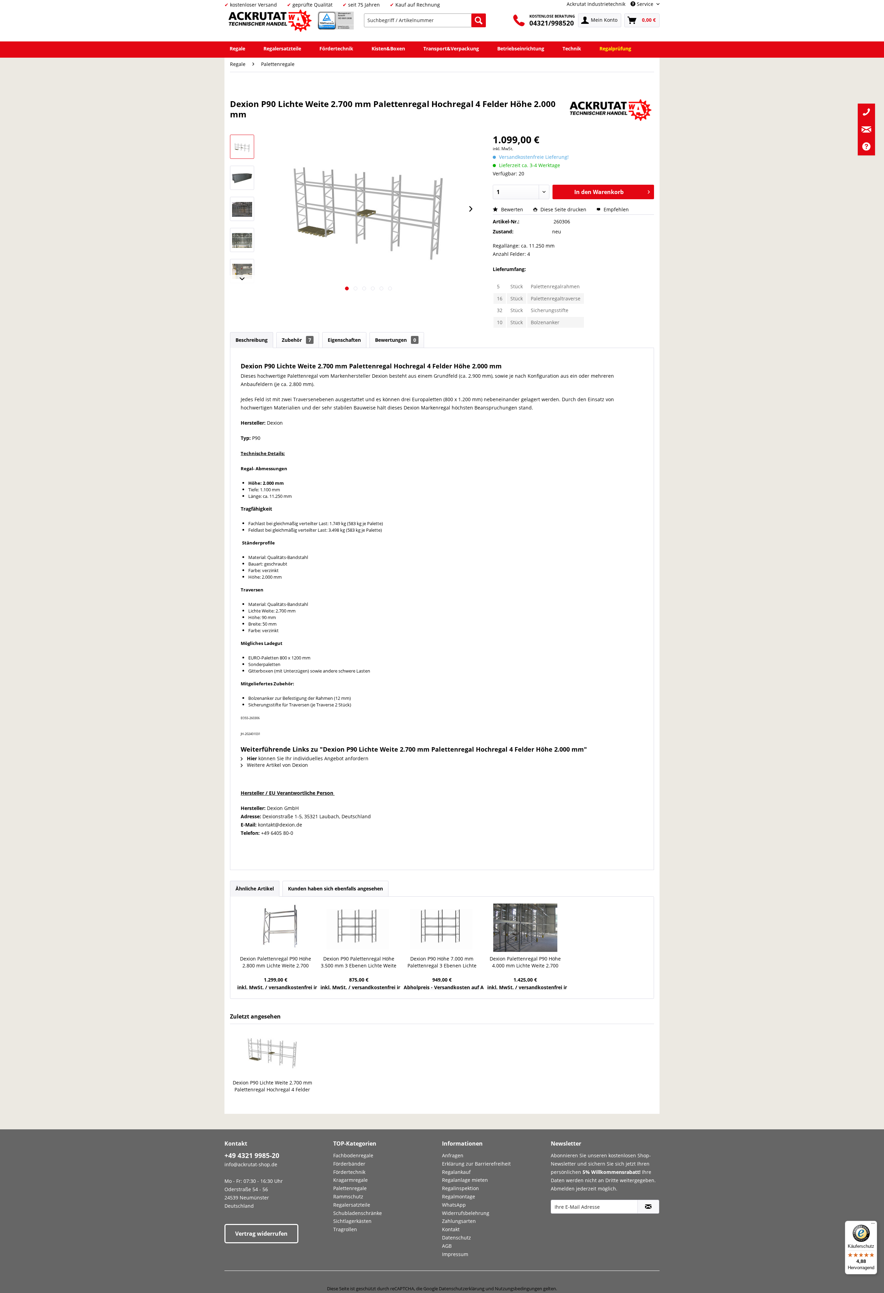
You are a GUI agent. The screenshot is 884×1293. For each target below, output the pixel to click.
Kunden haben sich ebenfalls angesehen (335, 888)
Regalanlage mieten (465, 1180)
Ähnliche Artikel (255, 888)
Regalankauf (456, 1172)
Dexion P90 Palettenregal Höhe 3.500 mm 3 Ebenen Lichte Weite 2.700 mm (358, 962)
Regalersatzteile (351, 1205)
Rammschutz (348, 1196)
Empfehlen (615, 209)
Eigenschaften (344, 340)
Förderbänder (349, 1163)
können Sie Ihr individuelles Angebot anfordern (307, 758)
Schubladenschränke (357, 1213)
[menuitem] (425, 20)
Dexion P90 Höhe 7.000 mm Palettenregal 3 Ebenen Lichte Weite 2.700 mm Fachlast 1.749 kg (442, 962)
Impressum (455, 1254)
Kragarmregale (350, 1180)
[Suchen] (478, 20)
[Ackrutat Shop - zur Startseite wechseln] (271, 22)
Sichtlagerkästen (352, 1221)
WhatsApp (454, 1205)
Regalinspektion (460, 1188)
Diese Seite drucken (563, 209)
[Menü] (873, 1225)
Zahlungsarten (459, 1221)
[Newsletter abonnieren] (648, 1207)
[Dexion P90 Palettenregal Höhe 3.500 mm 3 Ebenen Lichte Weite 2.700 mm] (358, 928)
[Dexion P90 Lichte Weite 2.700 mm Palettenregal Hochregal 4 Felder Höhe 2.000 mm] (272, 1051)
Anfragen (452, 1155)
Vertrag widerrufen (261, 1233)
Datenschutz (456, 1237)
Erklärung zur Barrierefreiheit (476, 1163)
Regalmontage (458, 1196)
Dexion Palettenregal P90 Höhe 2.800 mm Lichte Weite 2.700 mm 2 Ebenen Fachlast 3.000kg (275, 962)
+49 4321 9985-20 (251, 1155)
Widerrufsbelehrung (465, 1213)
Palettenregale (350, 1188)
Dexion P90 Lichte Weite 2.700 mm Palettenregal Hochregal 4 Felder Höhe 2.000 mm (272, 1086)
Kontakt (451, 1229)
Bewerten (512, 209)
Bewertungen (395, 340)
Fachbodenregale (353, 1155)
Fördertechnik (349, 1172)
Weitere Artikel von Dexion (277, 765)
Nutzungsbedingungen (518, 1288)
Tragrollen (345, 1229)
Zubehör (296, 340)
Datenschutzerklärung (461, 1288)
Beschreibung (252, 340)
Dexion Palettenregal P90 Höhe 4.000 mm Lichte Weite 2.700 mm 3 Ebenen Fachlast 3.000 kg (525, 962)
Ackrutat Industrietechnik (596, 4)
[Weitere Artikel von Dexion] (611, 111)
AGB (447, 1246)
